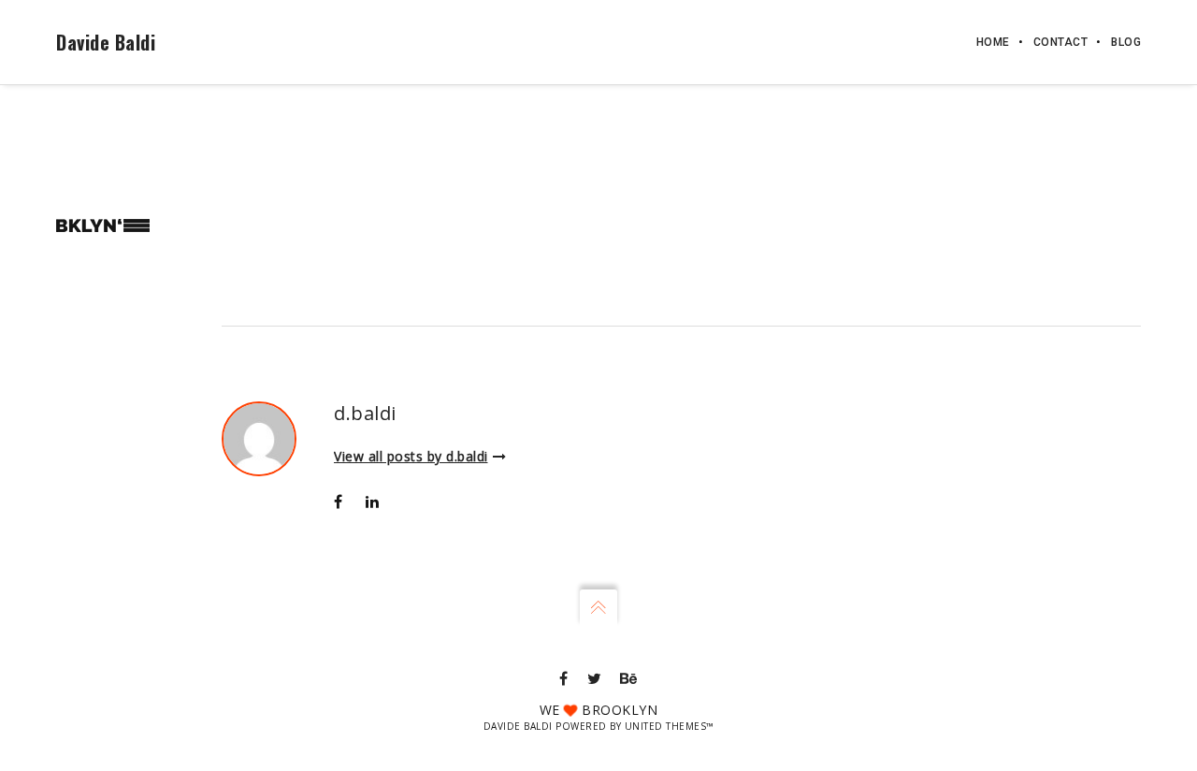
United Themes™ (669, 726)
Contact (1061, 42)
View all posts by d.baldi (411, 456)
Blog (1126, 42)
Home (993, 42)
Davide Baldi (105, 42)
